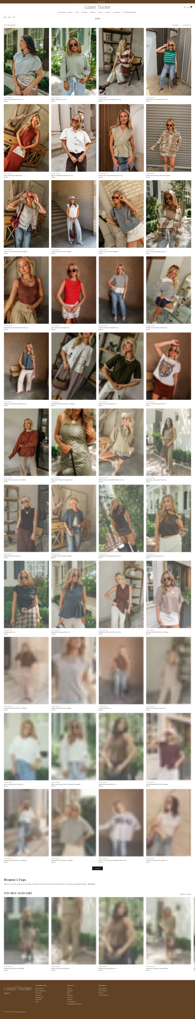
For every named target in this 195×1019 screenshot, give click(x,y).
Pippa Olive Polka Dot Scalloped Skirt (157, 968)
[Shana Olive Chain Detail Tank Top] (168, 442)
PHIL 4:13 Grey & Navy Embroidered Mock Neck (112, 860)
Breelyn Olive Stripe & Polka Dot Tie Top (111, 175)
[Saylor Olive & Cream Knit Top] (121, 366)
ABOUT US (70, 985)
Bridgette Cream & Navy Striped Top (156, 327)
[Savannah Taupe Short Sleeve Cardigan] (168, 594)
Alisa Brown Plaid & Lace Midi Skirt (14, 968)
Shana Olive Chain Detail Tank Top (156, 480)
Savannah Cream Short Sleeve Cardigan (15, 860)
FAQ (36, 1001)
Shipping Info (39, 997)
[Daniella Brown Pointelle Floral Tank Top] (26, 290)
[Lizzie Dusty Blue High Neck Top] (26, 62)
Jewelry (107, 12)
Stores (69, 993)
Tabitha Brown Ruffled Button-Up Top (110, 556)
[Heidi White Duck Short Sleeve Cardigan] (73, 366)
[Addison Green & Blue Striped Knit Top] (26, 366)
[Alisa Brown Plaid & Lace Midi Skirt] (26, 931)
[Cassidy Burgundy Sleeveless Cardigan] (168, 746)
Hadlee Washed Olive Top (58, 99)
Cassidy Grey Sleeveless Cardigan (108, 251)
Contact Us (38, 995)
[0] (190, 7)
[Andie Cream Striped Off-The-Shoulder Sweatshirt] (73, 746)
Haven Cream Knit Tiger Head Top (156, 403)
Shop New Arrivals (185, 894)
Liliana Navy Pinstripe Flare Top (60, 632)
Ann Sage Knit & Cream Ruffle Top (108, 327)
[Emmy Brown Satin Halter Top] (121, 746)
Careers (69, 988)
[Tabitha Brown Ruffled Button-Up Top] (121, 518)
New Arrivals (61, 12)
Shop (9, 17)
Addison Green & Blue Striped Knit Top (15, 403)
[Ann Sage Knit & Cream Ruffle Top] (121, 290)
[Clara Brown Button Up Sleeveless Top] (121, 594)
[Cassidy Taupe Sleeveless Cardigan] (73, 670)
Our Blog (69, 999)
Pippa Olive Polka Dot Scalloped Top (62, 480)
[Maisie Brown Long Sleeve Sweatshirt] (26, 442)
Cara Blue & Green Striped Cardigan (61, 556)
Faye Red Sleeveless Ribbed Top (60, 327)
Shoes (100, 12)
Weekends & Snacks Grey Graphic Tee (157, 860)
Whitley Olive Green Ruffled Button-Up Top (111, 480)
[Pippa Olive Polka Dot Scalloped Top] (73, 442)
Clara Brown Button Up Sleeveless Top (110, 632)
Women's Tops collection (42, 884)
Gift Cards (38, 993)
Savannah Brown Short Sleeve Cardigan (15, 708)
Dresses (70, 12)
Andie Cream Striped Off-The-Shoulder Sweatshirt (65, 784)
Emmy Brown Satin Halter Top (107, 784)
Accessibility (102, 988)
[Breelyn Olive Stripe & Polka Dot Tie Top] (121, 138)
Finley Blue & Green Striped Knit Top (157, 99)
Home (5, 17)
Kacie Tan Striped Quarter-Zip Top (156, 251)
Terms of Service (104, 995)
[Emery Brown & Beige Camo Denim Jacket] (168, 138)
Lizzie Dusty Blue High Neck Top (13, 99)
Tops (76, 12)
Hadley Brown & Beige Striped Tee (156, 708)
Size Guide (38, 999)
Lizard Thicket (8, 97)
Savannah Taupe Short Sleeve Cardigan (157, 632)
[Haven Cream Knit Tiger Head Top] (168, 366)
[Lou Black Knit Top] (26, 594)
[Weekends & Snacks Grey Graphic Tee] (168, 822)
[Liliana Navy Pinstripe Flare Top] (73, 594)
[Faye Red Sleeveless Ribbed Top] (73, 290)
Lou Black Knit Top (9, 632)
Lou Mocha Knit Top (105, 708)
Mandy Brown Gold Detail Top (155, 556)
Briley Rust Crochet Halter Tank (13, 175)
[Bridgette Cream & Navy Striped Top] (168, 290)
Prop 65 (101, 993)
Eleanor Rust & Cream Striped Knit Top (110, 99)
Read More (91, 884)
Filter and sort (11, 25)
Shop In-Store (98, 2)
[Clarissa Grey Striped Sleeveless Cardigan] (26, 214)
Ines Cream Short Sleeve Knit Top (13, 784)
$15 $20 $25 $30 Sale (129, 12)
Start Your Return (40, 990)
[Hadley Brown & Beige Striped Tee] (168, 670)
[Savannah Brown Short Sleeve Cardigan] (26, 670)
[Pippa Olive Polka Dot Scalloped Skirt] (168, 931)
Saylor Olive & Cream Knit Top (107, 403)
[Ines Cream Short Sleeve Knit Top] (26, 746)
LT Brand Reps (71, 1001)
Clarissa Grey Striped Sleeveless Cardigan (15, 251)
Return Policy (39, 988)
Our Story (70, 995)
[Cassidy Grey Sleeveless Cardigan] (121, 214)
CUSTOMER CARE (41, 985)
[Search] (187, 7)
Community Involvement (74, 1004)
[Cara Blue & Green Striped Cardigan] (73, 518)
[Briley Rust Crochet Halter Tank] (26, 138)
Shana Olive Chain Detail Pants (60, 968)
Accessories (116, 12)
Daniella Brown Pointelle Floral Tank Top (16, 327)
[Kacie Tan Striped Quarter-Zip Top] (168, 214)
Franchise (70, 990)
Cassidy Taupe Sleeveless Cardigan (61, 708)
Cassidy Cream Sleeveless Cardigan (61, 251)
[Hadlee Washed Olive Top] (73, 62)
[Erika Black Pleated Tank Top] (26, 518)
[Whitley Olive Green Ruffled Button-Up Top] (121, 442)
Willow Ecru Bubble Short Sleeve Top (62, 175)
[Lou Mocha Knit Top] (121, 670)
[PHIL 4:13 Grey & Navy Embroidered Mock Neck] (121, 822)
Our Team (70, 997)
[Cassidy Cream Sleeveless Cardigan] (73, 214)
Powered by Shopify (20, 1011)
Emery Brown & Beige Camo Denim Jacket (158, 175)
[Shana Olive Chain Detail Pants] (73, 931)
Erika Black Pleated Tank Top (12, 556)
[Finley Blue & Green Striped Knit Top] (168, 61)
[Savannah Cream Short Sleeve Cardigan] (26, 822)
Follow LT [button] (7, 994)
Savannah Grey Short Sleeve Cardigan (62, 860)
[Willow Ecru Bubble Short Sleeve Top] (73, 138)
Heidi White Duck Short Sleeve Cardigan (62, 403)
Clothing (92, 12)
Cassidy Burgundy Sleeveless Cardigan (157, 784)
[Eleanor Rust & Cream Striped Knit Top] (121, 61)
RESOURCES (102, 985)
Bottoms (84, 12)
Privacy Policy (103, 990)
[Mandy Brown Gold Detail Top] (168, 518)
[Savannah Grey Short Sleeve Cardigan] (73, 822)
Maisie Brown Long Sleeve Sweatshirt (15, 480)
